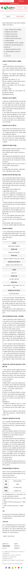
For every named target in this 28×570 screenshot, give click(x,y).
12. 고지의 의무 (7, 56)
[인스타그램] (6, 568)
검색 (25, 8)
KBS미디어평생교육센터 (7, 1)
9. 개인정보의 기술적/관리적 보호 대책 (12, 49)
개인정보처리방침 (20, 16)
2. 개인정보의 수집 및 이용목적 (10, 31)
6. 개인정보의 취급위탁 (9, 40)
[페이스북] (9, 568)
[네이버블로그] (12, 568)
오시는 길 (4, 548)
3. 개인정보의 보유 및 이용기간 (10, 34)
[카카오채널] (15, 568)
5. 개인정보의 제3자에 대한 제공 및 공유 (12, 38)
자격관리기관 (17, 546)
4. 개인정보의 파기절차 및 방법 (10, 36)
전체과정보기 (17, 548)
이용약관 (8, 16)
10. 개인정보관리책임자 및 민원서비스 (12, 51)
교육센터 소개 (5, 543)
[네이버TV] (22, 568)
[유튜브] (18, 568)
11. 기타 (5, 53)
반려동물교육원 (21, 1)
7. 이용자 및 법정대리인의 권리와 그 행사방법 (13, 42)
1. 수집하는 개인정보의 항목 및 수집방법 (12, 29)
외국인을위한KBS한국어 (14, 3)
